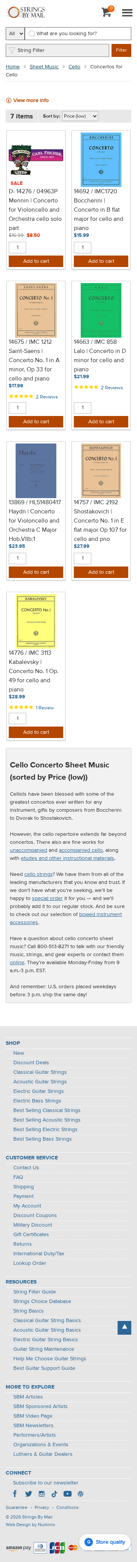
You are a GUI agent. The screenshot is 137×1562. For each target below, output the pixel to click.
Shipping (23, 1187)
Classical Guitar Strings (40, 1072)
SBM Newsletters (33, 1425)
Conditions (67, 1507)
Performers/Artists (34, 1435)
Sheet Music (44, 67)
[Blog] (80, 1495)
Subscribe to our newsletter (45, 1483)
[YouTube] (67, 1495)
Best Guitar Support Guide (44, 1368)
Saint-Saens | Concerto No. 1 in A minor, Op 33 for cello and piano (34, 365)
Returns (22, 1244)
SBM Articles (28, 1397)
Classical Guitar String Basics (47, 1320)
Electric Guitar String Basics (45, 1339)
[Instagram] (41, 1495)
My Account (27, 1206)
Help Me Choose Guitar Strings (49, 1358)
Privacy (42, 1507)
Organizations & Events (40, 1444)
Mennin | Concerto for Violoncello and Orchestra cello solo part (35, 214)
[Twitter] (28, 1495)
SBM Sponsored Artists (40, 1406)
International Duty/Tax (38, 1253)
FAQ (18, 1177)
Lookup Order (29, 1263)
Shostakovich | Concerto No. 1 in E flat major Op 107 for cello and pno (100, 525)
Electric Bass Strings (37, 1101)
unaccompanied (28, 850)
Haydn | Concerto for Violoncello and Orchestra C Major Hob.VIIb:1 (34, 525)
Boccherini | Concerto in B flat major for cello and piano (98, 214)
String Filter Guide (34, 1292)
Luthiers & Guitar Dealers (43, 1454)
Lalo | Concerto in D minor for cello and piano (100, 360)
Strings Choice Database (42, 1301)
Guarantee (16, 1507)
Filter (121, 50)
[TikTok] (54, 1495)
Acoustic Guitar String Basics (47, 1330)
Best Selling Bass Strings (42, 1139)
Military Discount (32, 1225)
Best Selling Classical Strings (47, 1110)
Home (13, 67)
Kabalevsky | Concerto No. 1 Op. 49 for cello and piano (34, 676)
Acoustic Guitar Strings (40, 1081)
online (17, 962)
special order (47, 898)
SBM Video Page (33, 1416)
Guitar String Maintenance (43, 1349)
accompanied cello (81, 850)
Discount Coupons (35, 1215)
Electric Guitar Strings (38, 1091)
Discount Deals (31, 1062)
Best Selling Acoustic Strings (47, 1120)
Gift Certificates (31, 1234)
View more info (31, 100)
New (18, 1053)
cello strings (38, 874)
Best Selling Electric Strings (45, 1129)
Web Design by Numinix (30, 1525)
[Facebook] (15, 1495)
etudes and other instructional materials (67, 858)
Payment (23, 1196)
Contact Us (26, 1167)
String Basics (28, 1311)
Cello (74, 67)
